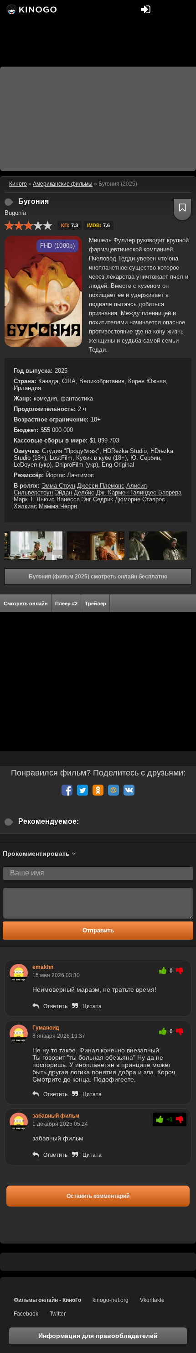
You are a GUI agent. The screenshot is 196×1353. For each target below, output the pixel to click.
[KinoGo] (31, 9)
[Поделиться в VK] (129, 790)
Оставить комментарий (98, 1196)
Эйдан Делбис (74, 492)
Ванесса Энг (74, 499)
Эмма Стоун (58, 485)
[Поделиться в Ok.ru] (98, 790)
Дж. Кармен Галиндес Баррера (138, 492)
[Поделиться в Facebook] (67, 790)
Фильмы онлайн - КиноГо (47, 1300)
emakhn (42, 967)
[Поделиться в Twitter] (82, 790)
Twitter (58, 1314)
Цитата (92, 1006)
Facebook (26, 1314)
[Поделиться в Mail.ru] (113, 790)
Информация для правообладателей (98, 1335)
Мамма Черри (58, 506)
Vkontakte (152, 1300)
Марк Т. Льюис (34, 499)
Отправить (98, 930)
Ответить (55, 1006)
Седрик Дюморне (116, 499)
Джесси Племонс (100, 485)
